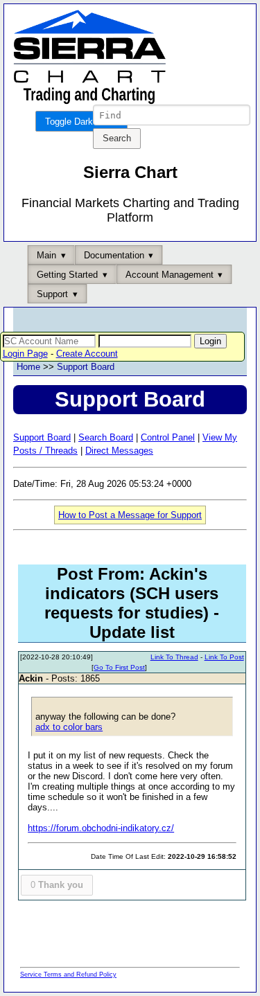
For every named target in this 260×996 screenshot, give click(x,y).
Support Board (85, 367)
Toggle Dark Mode (81, 121)
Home (28, 367)
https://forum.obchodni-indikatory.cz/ (101, 828)
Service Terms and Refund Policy (68, 974)
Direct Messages (119, 450)
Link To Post (224, 657)
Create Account (87, 353)
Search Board (105, 437)
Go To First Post (119, 667)
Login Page (25, 353)
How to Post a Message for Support (130, 515)
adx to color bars (69, 727)
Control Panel (168, 437)
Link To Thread (174, 657)
